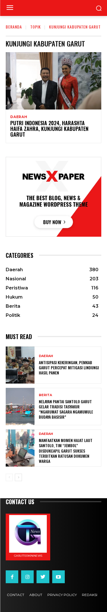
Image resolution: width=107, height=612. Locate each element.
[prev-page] (9, 477)
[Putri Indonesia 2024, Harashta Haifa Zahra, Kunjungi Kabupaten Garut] (53, 81)
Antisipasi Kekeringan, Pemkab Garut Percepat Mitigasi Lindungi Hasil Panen (69, 367)
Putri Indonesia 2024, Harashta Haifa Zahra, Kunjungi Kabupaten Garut (49, 128)
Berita (45, 395)
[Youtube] (58, 576)
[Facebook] (12, 576)
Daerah (18, 117)
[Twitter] (43, 576)
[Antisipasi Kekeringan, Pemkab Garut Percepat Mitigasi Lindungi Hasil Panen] (20, 365)
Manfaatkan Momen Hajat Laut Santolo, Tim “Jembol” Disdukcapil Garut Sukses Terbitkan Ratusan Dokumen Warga (65, 450)
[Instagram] (27, 576)
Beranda (14, 27)
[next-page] (18, 477)
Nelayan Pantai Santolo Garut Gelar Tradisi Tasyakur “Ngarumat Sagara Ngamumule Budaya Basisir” (66, 409)
